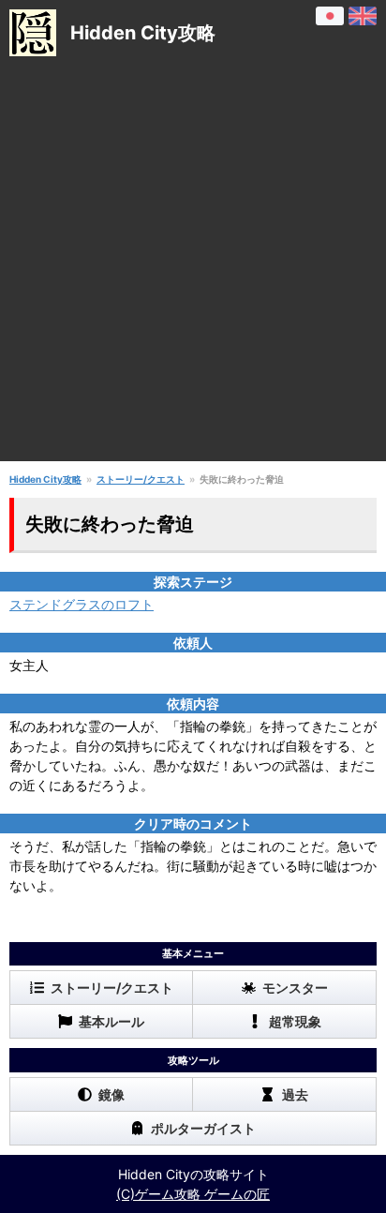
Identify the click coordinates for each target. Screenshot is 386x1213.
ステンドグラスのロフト (81, 604)
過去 (295, 1094)
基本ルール (111, 1021)
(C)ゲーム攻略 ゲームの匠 (193, 1194)
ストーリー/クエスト (140, 479)
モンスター (295, 988)
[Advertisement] (193, 268)
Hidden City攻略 (45, 479)
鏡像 (111, 1094)
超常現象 (295, 1021)
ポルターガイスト (203, 1128)
